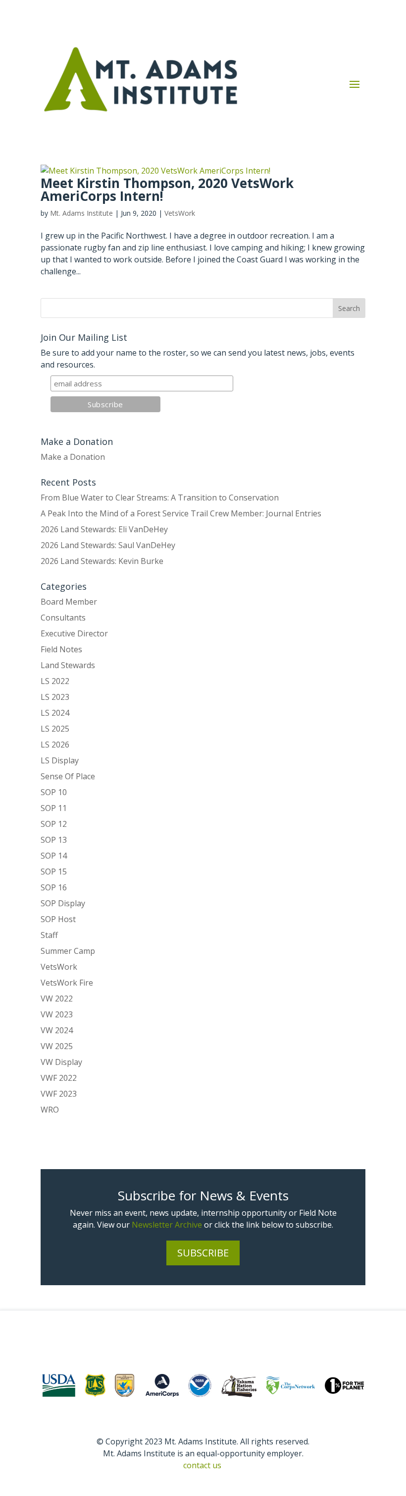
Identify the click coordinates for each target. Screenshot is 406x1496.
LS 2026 (55, 744)
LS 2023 (55, 696)
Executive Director (74, 633)
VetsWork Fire (67, 982)
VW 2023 (57, 1014)
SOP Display (63, 903)
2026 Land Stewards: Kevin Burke (102, 561)
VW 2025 (57, 1046)
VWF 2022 (59, 1077)
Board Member (69, 601)
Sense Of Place (68, 776)
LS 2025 (55, 728)
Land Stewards (68, 665)
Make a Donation (73, 456)
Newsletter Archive (167, 1224)
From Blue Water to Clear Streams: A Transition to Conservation (160, 497)
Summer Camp (68, 950)
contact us (202, 1465)
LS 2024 (55, 712)
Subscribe (203, 1252)
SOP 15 (54, 871)
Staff (49, 935)
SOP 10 (54, 792)
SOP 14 (54, 855)
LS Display (60, 760)
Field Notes (61, 649)
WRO (50, 1109)
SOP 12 (54, 823)
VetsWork (179, 213)
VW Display (61, 1062)
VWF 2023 (59, 1093)
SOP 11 (54, 808)
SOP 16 (54, 887)
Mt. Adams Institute (81, 213)
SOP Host (58, 919)
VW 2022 (57, 998)
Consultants (63, 617)
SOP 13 (54, 839)
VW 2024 (57, 1030)
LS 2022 (55, 681)
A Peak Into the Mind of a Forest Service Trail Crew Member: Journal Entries (181, 513)
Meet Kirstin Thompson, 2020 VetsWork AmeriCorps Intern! (167, 189)
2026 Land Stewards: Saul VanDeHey (108, 545)
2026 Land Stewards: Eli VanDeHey (104, 529)
